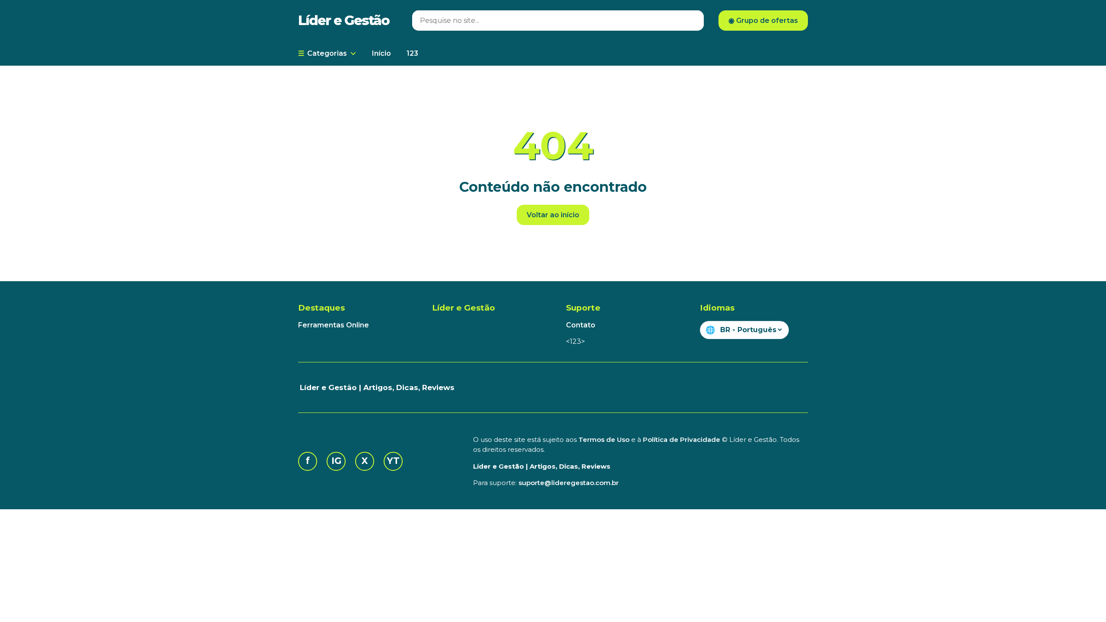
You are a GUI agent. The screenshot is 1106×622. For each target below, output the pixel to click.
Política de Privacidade (681, 439)
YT (393, 460)
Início (381, 53)
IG (336, 460)
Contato (580, 325)
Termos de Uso (603, 439)
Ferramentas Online (333, 325)
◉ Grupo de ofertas (763, 20)
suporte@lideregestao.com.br (568, 483)
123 (412, 53)
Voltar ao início (553, 215)
